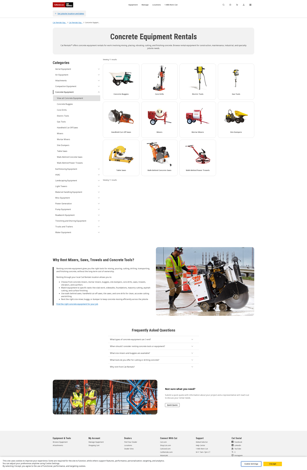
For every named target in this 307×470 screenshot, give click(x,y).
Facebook (238, 442)
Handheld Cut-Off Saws (67, 127)
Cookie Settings (251, 464)
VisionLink (164, 455)
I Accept (272, 464)
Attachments (58, 445)
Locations (128, 445)
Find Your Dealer (130, 442)
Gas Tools (61, 121)
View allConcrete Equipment (70, 98)
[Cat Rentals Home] (63, 5)
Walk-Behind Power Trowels (70, 163)
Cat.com (163, 442)
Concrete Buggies (65, 104)
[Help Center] (230, 5)
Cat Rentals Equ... (59, 22)
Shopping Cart (94, 445)
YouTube (237, 449)
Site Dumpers (63, 145)
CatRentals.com (166, 452)
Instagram (238, 455)
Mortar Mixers (63, 139)
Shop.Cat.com (165, 445)
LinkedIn (237, 445)
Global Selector (202, 442)
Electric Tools (63, 115)
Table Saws (62, 151)
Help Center (200, 445)
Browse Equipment (60, 442)
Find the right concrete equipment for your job (77, 304)
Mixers (60, 133)
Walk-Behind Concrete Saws (69, 157)
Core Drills (62, 110)
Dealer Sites (129, 449)
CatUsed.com (165, 449)
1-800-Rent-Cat (202, 449)
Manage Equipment (96, 442)
